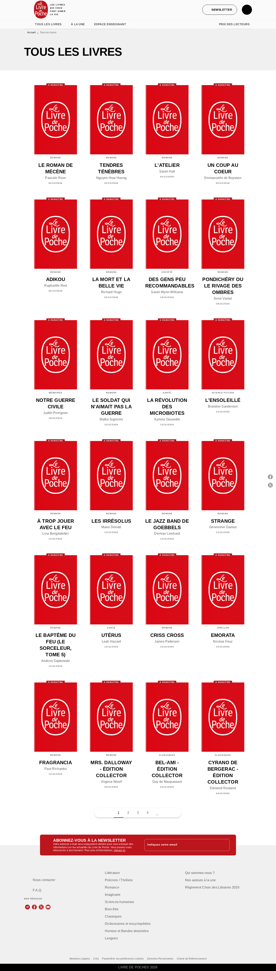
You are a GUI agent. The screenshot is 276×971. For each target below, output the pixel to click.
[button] (219, 10)
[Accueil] (41, 9)
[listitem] (27, 907)
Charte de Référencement (192, 958)
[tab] (28, 24)
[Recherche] (247, 10)
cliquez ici (119, 850)
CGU (96, 958)
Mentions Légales (80, 958)
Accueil (31, 32)
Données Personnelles (160, 958)
